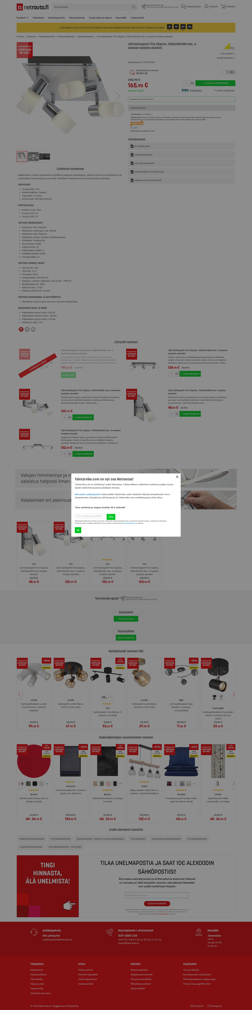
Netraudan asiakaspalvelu (88, 494)
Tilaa (111, 516)
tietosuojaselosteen (129, 523)
